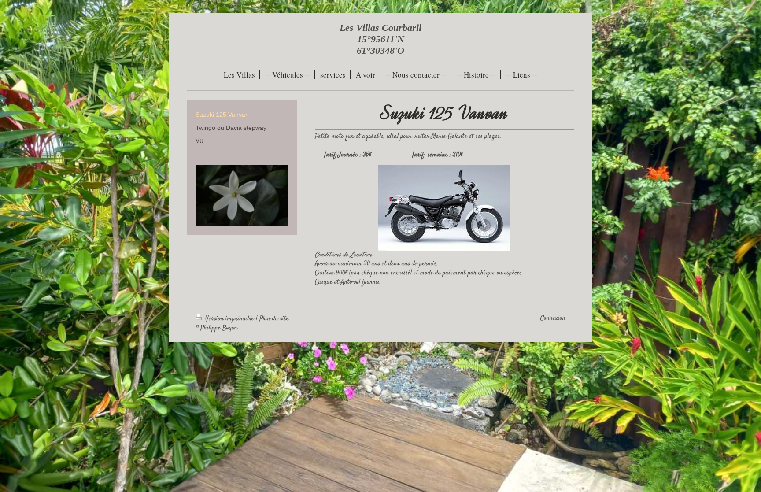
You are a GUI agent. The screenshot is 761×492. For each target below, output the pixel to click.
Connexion (552, 318)
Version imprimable (229, 319)
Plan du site (274, 319)
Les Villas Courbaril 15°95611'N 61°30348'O (380, 39)
